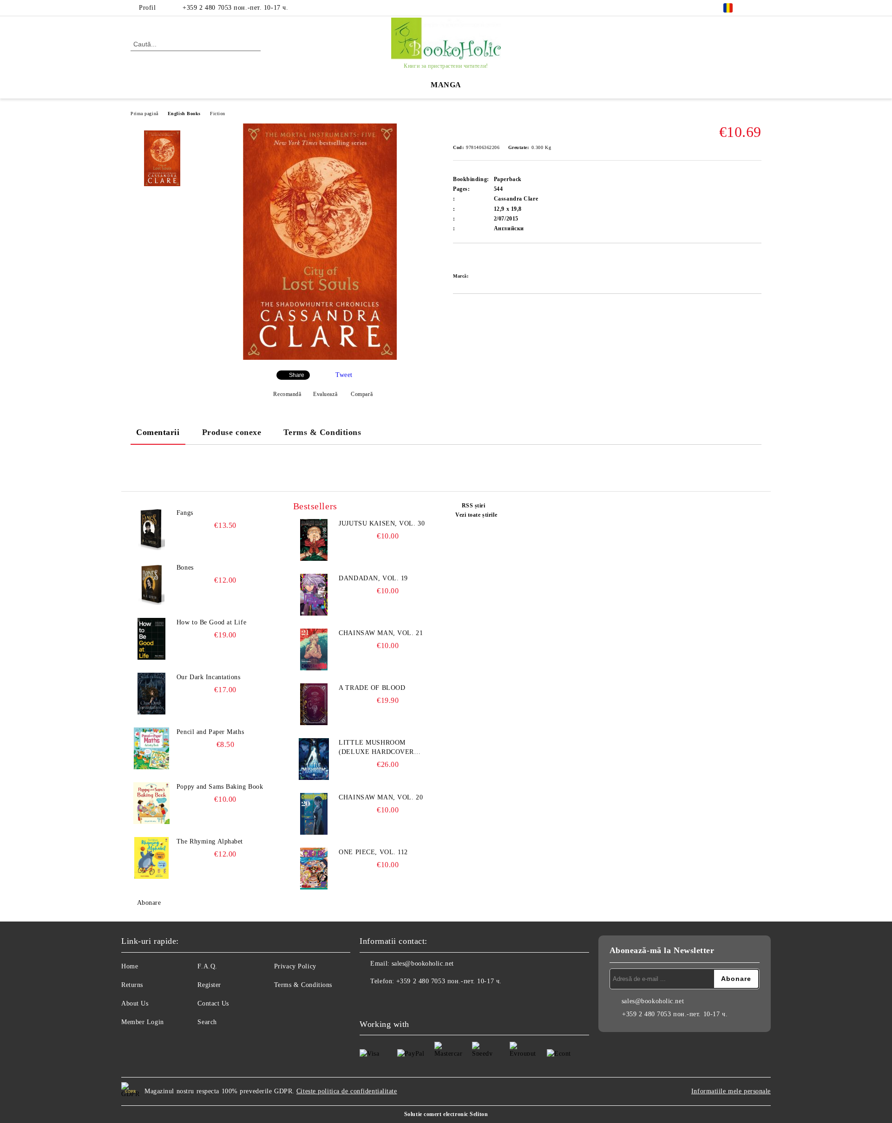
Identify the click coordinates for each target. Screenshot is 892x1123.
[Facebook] (756, 8)
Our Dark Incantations (209, 677)
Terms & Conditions (322, 432)
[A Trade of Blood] (314, 704)
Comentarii (158, 432)
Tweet (344, 374)
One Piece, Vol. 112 (373, 852)
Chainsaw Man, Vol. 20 (381, 797)
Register (209, 984)
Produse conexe (232, 432)
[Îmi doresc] (471, 259)
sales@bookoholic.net (423, 963)
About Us (134, 1003)
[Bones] (151, 584)
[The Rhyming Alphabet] (151, 858)
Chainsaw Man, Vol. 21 (381, 633)
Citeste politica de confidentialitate (346, 1091)
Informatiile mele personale (731, 1091)
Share (296, 375)
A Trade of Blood (372, 687)
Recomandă (287, 394)
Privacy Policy (295, 966)
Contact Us (213, 1003)
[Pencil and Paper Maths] (151, 748)
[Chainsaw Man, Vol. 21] (314, 649)
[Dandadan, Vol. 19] (314, 595)
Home (129, 966)
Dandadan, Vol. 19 (373, 578)
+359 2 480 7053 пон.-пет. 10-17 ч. (235, 7)
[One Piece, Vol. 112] (314, 868)
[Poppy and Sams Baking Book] (151, 803)
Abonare (149, 902)
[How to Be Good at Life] (151, 639)
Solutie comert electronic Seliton (446, 1114)
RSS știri (473, 505)
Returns (132, 984)
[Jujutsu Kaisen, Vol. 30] (314, 540)
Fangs (185, 512)
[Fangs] (151, 529)
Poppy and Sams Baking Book (220, 786)
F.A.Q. (207, 966)
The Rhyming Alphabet (210, 841)
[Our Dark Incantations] (151, 693)
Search (206, 1022)
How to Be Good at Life (211, 622)
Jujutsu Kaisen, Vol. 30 (382, 523)
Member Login (142, 1022)
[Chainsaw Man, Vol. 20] (314, 814)
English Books (184, 113)
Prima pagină (144, 113)
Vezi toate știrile (476, 515)
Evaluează (325, 394)
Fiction (217, 113)
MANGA (446, 85)
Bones (185, 567)
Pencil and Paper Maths (210, 731)
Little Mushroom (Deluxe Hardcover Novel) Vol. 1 (376, 748)
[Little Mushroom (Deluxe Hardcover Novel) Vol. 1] (314, 759)
